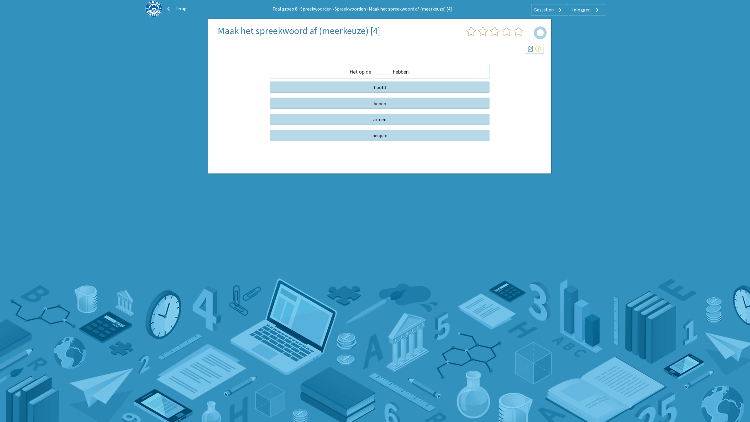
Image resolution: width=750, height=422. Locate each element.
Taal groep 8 (284, 9)
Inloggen (582, 10)
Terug (180, 8)
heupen (379, 135)
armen (379, 119)
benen (380, 103)
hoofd (380, 87)
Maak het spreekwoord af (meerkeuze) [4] (410, 9)
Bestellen (544, 10)
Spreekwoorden (316, 9)
